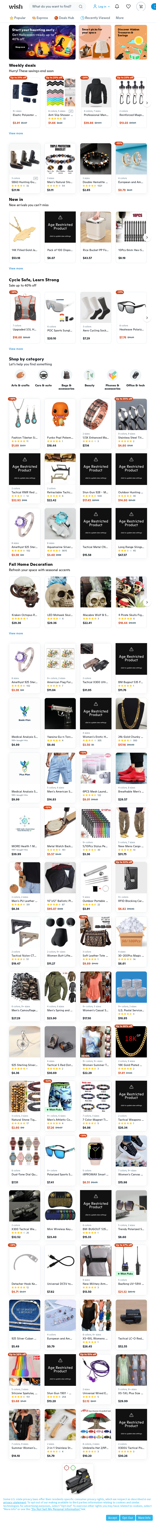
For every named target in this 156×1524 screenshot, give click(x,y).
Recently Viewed (97, 18)
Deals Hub (66, 18)
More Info (144, 1518)
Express (42, 18)
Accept (112, 1518)
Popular (20, 18)
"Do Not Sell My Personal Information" (56, 1509)
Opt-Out (127, 1518)
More (120, 18)
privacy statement (14, 1502)
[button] (102, 6)
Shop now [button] (20, 47)
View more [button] (16, 133)
